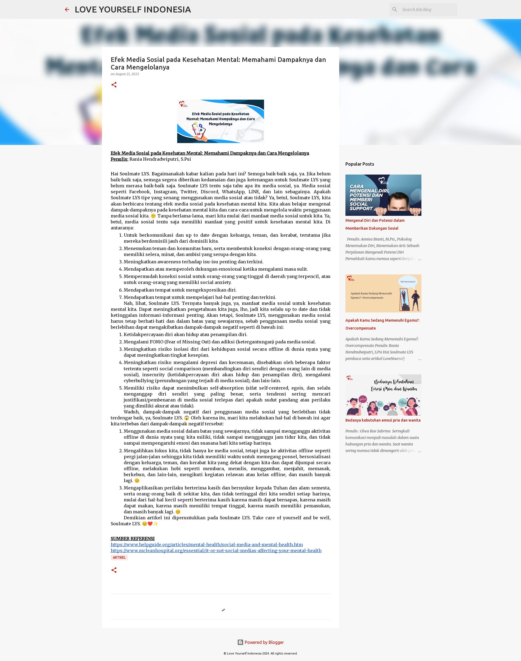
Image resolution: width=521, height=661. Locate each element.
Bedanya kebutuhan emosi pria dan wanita (383, 420)
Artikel (119, 557)
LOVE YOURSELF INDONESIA (133, 9)
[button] (114, 85)
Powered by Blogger (264, 642)
